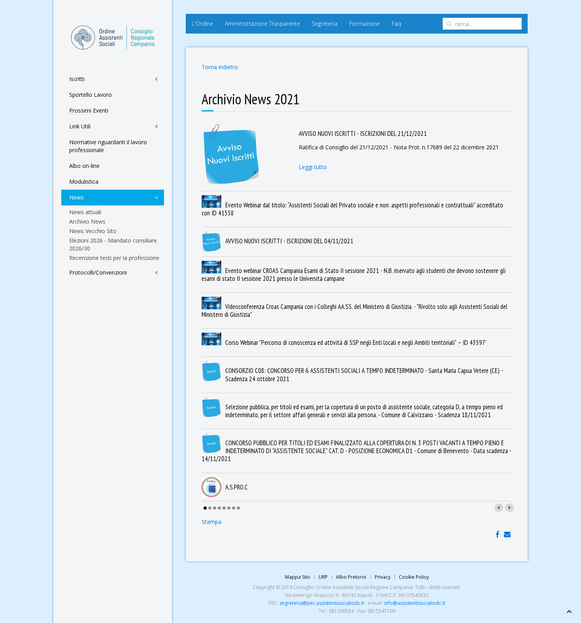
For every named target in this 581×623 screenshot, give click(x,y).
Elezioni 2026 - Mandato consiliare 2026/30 (113, 244)
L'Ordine (202, 23)
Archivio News (87, 221)
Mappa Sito (297, 577)
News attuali (85, 212)
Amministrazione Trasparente (262, 23)
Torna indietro (220, 67)
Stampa (211, 521)
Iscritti (77, 79)
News (76, 197)
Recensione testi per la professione (114, 258)
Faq (396, 23)
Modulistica (83, 181)
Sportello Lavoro (90, 94)
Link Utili (80, 126)
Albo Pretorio (351, 577)
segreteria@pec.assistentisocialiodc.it (321, 603)
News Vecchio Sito (93, 231)
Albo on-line (84, 165)
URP (323, 577)
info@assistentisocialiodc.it (414, 603)
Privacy (382, 577)
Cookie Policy (414, 577)
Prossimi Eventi (88, 110)
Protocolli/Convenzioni (98, 272)
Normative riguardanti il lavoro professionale (108, 146)
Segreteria (325, 23)
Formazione (364, 23)
